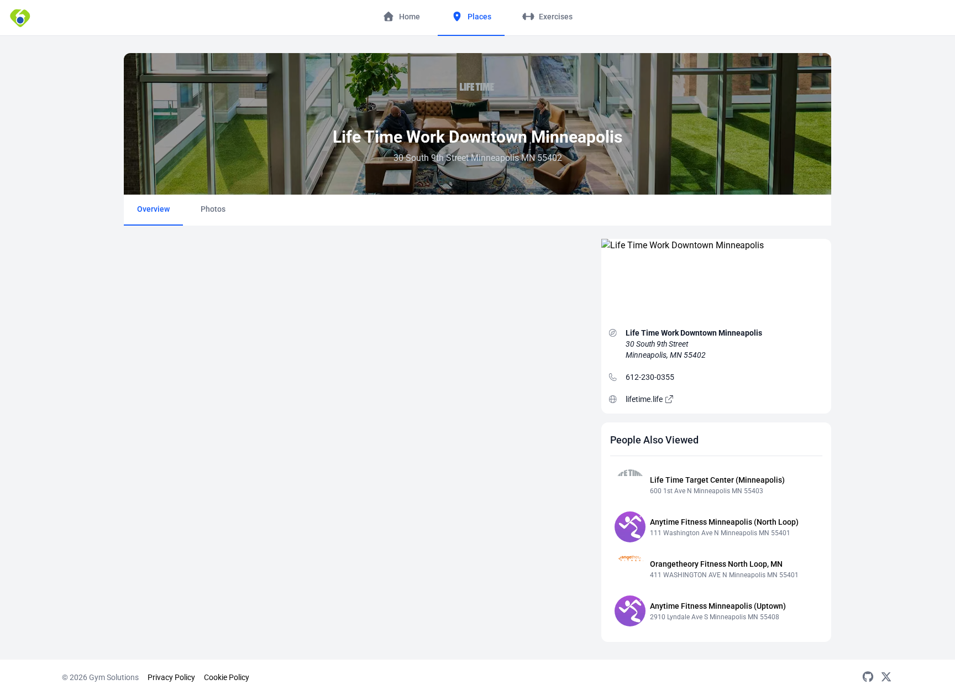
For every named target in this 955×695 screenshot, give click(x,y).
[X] (886, 677)
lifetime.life (645, 399)
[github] (868, 677)
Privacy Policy (171, 677)
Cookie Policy (226, 677)
